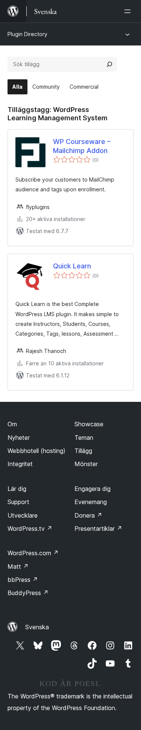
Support (18, 502)
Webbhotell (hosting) (36, 450)
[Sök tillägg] (109, 64)
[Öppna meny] (129, 11)
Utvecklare (23, 515)
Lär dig (17, 488)
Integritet (20, 464)
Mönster (86, 464)
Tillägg (83, 450)
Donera (88, 515)
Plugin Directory (27, 34)
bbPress (23, 579)
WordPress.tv (30, 528)
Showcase (88, 424)
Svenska (37, 627)
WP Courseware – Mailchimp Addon (82, 146)
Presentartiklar (98, 528)
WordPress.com (33, 553)
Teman (83, 437)
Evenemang (90, 502)
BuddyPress (28, 593)
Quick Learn (72, 266)
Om (12, 424)
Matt (18, 566)
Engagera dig (92, 488)
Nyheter (19, 437)
